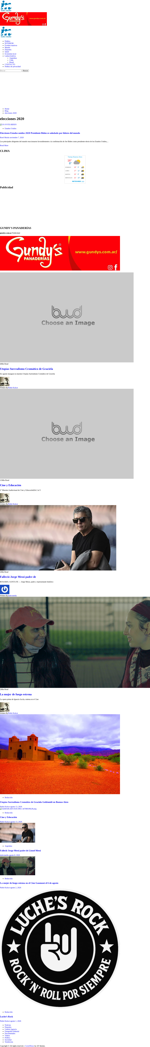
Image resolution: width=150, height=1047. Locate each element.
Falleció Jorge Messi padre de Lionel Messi (20, 850)
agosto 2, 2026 (15, 888)
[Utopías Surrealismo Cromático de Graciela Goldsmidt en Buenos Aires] (60, 794)
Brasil (11, 62)
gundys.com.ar (6, 233)
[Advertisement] (75, 89)
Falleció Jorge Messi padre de (18, 576)
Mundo (7, 48)
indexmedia (12, 596)
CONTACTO (10, 64)
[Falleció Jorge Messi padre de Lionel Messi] (17, 842)
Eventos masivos (11, 45)
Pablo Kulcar (13, 388)
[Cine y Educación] (18, 809)
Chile (11, 60)
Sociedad (8, 1040)
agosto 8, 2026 (14, 855)
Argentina (13, 58)
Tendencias (9, 1042)
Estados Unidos (10, 128)
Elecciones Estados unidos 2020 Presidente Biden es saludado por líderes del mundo (40, 133)
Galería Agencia (11, 1029)
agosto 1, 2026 (15, 1021)
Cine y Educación (10, 485)
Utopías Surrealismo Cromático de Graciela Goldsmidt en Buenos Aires (34, 802)
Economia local (10, 54)
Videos (7, 1036)
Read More (4, 145)
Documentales (10, 1033)
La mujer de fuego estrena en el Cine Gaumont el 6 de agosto (29, 883)
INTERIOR (9, 43)
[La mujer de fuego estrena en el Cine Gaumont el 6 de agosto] (17, 875)
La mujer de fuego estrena (16, 694)
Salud (7, 52)
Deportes (8, 50)
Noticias (8, 1025)
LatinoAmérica (10, 56)
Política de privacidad (13, 66)
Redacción (9, 797)
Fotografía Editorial (12, 1031)
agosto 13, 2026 (16, 807)
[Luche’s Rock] (60, 1008)
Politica (7, 41)
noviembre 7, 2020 (17, 137)
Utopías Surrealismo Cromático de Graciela (26, 368)
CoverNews (29, 1046)
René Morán (5, 137)
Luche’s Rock (6, 1016)
